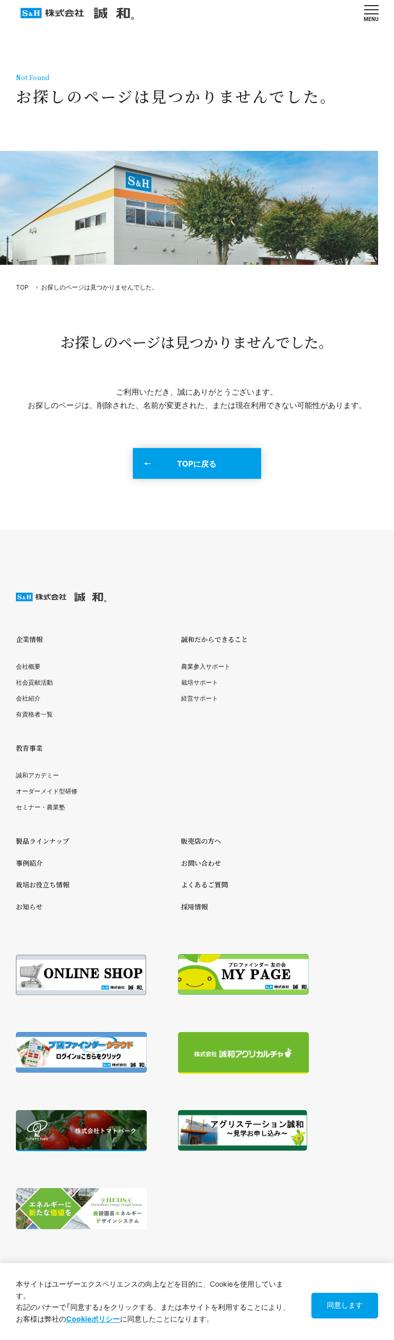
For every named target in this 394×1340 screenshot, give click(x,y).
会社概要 (28, 666)
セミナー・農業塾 (40, 807)
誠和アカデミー (37, 775)
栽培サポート (199, 682)
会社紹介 (28, 698)
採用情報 (194, 906)
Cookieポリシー (93, 1318)
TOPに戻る (196, 464)
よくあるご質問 (204, 884)
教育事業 (29, 748)
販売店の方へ (201, 841)
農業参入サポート (205, 666)
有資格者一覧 (34, 714)
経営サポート (199, 698)
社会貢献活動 (34, 682)
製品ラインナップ (42, 841)
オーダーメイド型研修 (46, 791)
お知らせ (29, 906)
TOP (22, 287)
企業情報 (29, 639)
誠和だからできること (214, 639)
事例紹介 (29, 863)
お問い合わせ (201, 863)
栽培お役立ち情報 (42, 884)
